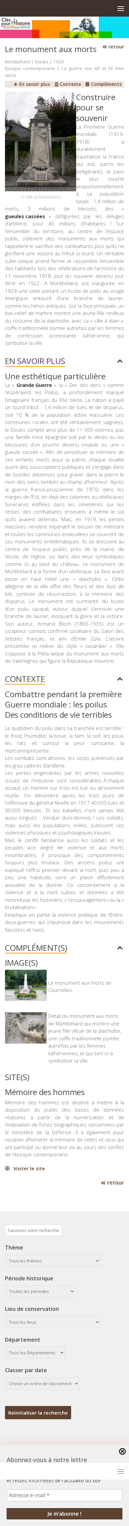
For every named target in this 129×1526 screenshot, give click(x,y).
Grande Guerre (34, 385)
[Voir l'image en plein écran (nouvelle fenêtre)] (40, 189)
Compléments (106, 84)
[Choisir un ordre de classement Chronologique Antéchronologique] (42, 1383)
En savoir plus (34, 84)
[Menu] (120, 8)
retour (115, 46)
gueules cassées (25, 216)
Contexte (70, 84)
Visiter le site (29, 1168)
